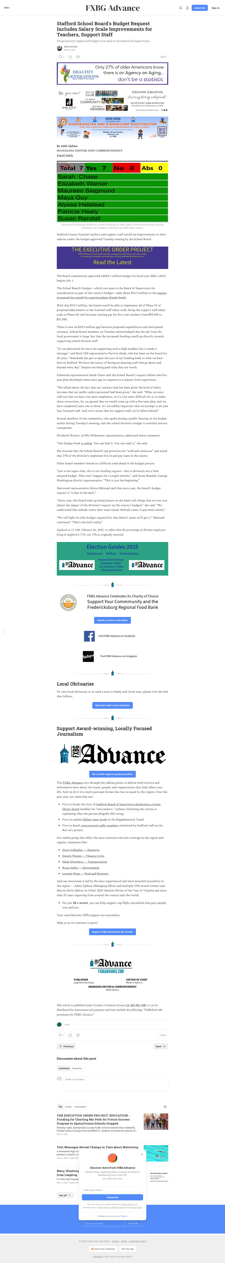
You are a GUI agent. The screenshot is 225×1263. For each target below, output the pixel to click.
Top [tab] (60, 1106)
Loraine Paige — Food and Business (85, 873)
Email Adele (65, 155)
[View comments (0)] (71, 57)
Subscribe (199, 7)
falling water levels (95, 819)
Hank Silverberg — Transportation (84, 862)
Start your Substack (104, 1248)
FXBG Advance (73, 783)
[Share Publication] (187, 8)
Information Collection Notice (111, 1207)
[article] (112, 1126)
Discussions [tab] (80, 1106)
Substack (97, 1256)
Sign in (215, 7)
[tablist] (70, 1068)
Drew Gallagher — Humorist (81, 850)
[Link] (52, 683)
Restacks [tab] (77, 1068)
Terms (124, 1241)
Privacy (115, 1241)
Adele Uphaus (70, 47)
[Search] (181, 8)
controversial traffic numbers (99, 825)
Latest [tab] (68, 1106)
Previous (68, 1046)
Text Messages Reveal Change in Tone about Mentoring (97, 1147)
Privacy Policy (135, 1207)
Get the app (127, 1248)
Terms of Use (127, 1204)
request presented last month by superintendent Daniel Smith (112, 295)
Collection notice (137, 1241)
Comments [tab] (64, 1068)
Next (158, 1046)
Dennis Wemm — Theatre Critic (83, 856)
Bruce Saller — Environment (80, 868)
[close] (141, 1154)
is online (86, 443)
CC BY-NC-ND (136, 1005)
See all (63, 1195)
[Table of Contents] (3, 632)
